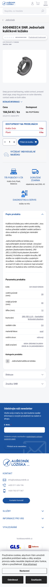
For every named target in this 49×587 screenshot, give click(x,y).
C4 (42, 325)
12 (42, 310)
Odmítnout (13, 579)
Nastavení (24, 571)
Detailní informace (11, 102)
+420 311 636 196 (16, 485)
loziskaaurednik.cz (24, 538)
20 (42, 294)
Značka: (7, 44)
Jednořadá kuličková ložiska (24, 361)
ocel (41, 331)
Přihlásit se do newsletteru (16, 446)
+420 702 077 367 (16, 491)
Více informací (30, 564)
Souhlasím (36, 579)
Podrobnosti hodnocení (37, 37)
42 (42, 303)
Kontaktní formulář (16, 500)
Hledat (42, 11)
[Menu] (45, 3)
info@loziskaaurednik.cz (18, 480)
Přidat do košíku (26, 142)
